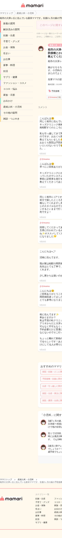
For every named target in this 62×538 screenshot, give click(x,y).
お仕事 (6, 59)
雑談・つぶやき (11, 118)
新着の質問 (9, 23)
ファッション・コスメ (14, 83)
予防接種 (55, 91)
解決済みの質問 (11, 29)
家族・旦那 (9, 95)
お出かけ (8, 101)
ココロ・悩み (10, 89)
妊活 (5, 71)
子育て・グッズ (11, 41)
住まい (6, 53)
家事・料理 (9, 65)
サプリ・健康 (10, 77)
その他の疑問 (10, 112)
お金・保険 (9, 47)
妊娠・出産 (9, 35)
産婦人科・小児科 (12, 106)
